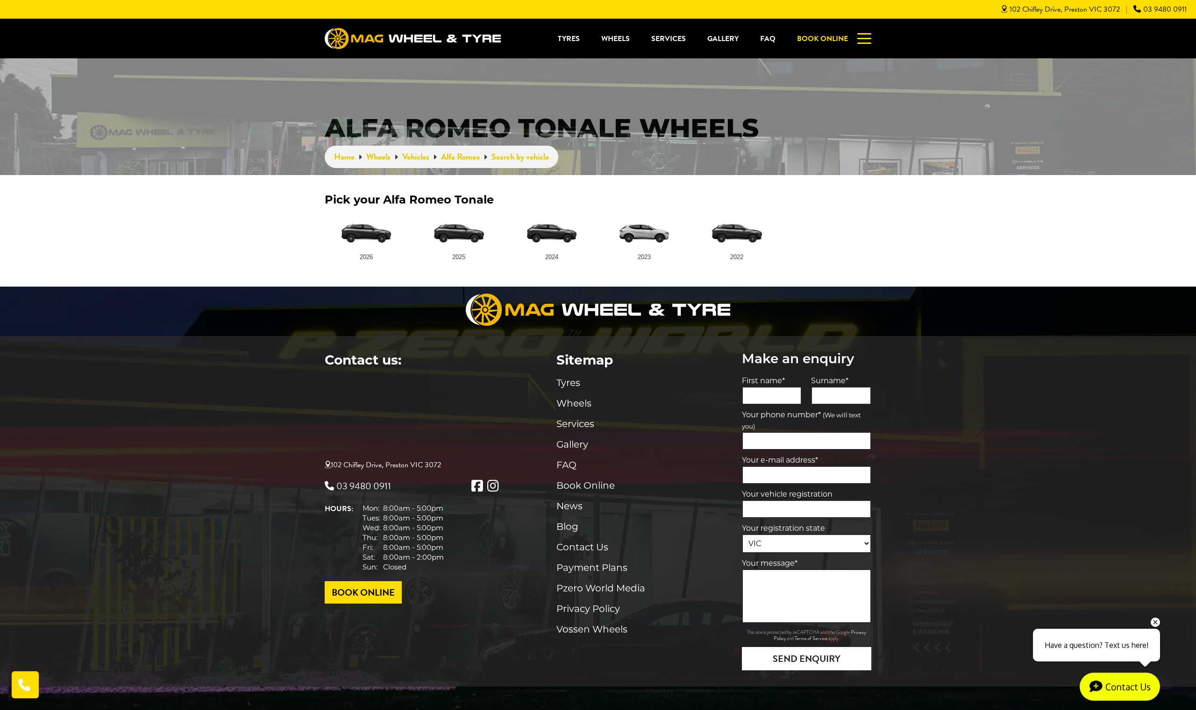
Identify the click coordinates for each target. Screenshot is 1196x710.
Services (668, 38)
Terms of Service (811, 638)
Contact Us (582, 547)
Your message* (769, 563)
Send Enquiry (806, 659)
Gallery (723, 38)
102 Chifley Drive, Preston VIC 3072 (1065, 9)
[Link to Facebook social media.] (477, 486)
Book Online (822, 38)
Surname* (829, 380)
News (569, 506)
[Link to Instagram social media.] (493, 486)
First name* (763, 380)
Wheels (615, 38)
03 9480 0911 (1165, 9)
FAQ (768, 38)
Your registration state (783, 528)
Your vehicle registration (787, 494)
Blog (567, 526)
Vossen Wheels (591, 629)
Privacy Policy (588, 608)
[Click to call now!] (25, 684)
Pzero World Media (600, 588)
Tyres (569, 38)
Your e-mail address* (780, 460)
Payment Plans (591, 567)
